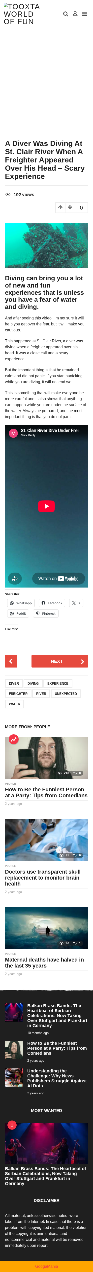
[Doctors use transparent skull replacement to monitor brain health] (46, 839)
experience (57, 683)
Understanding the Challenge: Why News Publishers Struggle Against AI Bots (57, 1078)
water (14, 704)
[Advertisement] (46, 77)
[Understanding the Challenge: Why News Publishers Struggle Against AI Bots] (14, 1077)
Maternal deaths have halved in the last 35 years (44, 963)
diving (33, 683)
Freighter (18, 694)
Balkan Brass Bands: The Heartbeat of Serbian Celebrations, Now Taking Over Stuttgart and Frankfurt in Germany (57, 1015)
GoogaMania (46, 1266)
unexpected (66, 694)
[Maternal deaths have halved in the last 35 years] (46, 928)
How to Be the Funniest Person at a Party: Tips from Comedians (46, 792)
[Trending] (14, 739)
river (41, 694)
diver (14, 683)
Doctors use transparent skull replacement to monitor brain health (43, 878)
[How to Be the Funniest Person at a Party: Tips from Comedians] (46, 757)
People (41, 727)
